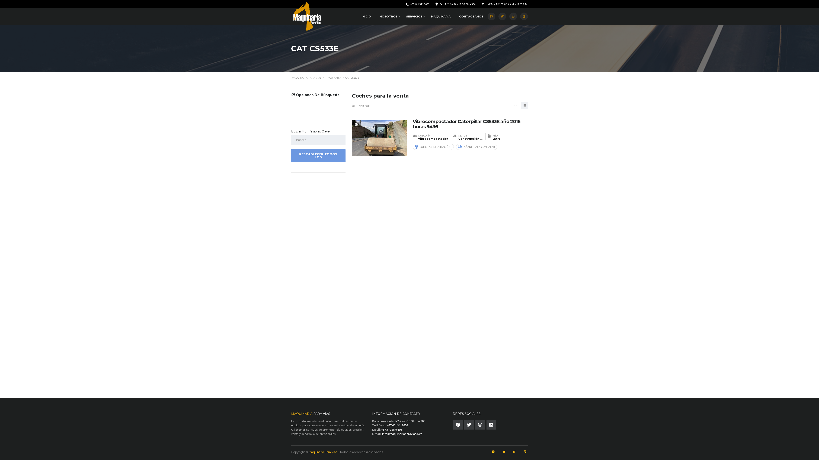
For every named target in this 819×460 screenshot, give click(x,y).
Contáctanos (471, 16)
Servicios (414, 16)
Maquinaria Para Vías (323, 452)
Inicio (366, 16)
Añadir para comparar (479, 147)
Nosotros (389, 16)
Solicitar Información (435, 147)
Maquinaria (441, 16)
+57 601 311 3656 (419, 4)
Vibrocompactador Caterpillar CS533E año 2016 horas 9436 (466, 124)
